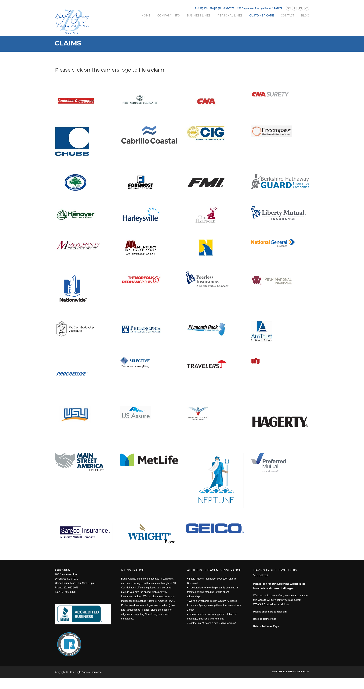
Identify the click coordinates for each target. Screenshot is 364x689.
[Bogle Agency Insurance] (72, 21)
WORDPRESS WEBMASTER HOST (290, 671)
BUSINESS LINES (198, 15)
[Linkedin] (300, 8)
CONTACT (287, 15)
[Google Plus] (306, 8)
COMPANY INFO (168, 15)
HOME (146, 15)
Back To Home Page (264, 618)
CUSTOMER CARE (261, 15)
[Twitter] (288, 8)
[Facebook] (294, 8)
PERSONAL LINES (229, 15)
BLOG (305, 15)
